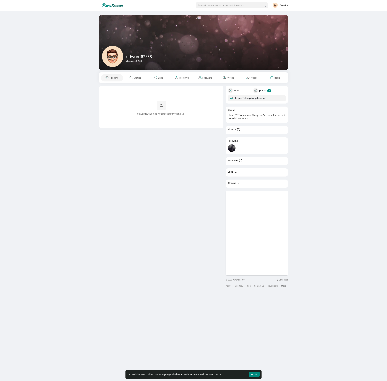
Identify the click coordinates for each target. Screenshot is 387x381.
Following (233, 141)
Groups (232, 183)
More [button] (283, 285)
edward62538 (139, 56)
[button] (232, 5)
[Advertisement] (257, 212)
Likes (230, 172)
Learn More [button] (215, 374)
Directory (239, 286)
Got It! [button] (254, 374)
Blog (249, 286)
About (228, 286)
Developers (273, 286)
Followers (233, 160)
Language (283, 280)
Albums (232, 129)
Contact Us (259, 286)
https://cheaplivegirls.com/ (250, 98)
